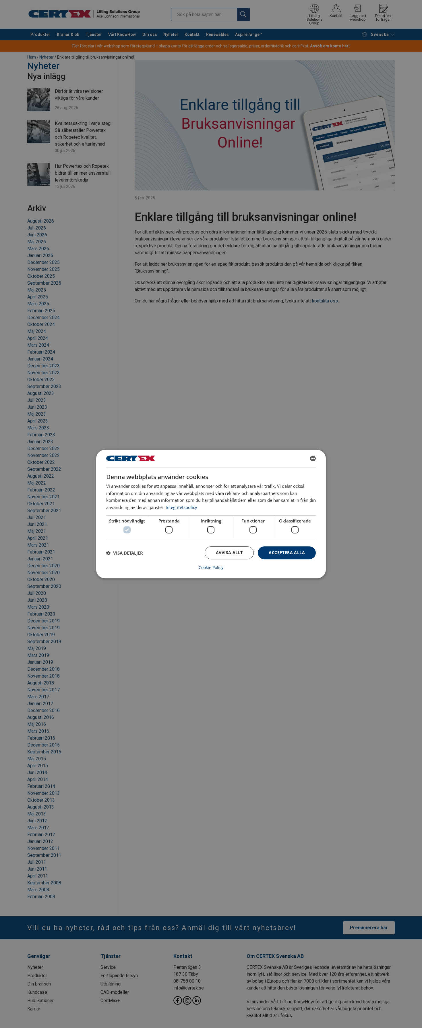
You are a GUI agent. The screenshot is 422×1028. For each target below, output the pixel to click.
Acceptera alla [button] (287, 553)
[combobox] (313, 458)
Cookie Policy (211, 567)
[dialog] (211, 514)
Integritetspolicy (181, 507)
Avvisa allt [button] (229, 553)
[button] (124, 553)
